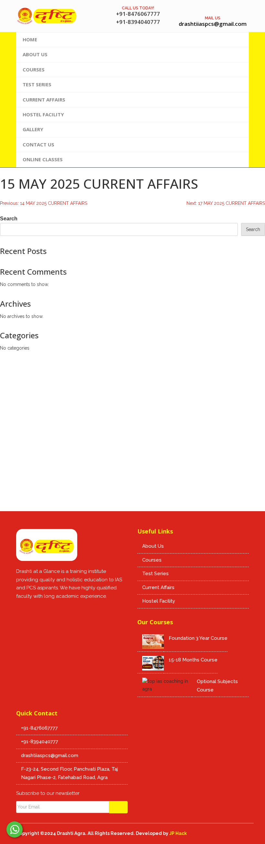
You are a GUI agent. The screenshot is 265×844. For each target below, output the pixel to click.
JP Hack (178, 833)
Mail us (212, 18)
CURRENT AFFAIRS (44, 99)
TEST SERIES (37, 84)
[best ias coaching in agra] (21, 609)
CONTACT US (38, 144)
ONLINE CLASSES (43, 159)
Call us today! (138, 8)
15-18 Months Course (193, 660)
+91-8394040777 (39, 741)
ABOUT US (35, 54)
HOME (30, 39)
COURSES (34, 69)
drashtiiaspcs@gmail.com (49, 755)
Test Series (155, 573)
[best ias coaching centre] (47, 16)
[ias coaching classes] (47, 609)
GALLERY (33, 129)
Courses (152, 560)
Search (8, 218)
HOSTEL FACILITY (43, 114)
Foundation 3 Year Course (198, 638)
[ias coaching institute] (61, 609)
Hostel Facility (158, 601)
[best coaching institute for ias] (34, 609)
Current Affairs (158, 587)
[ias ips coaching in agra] (46, 547)
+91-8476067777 (39, 728)
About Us (153, 546)
